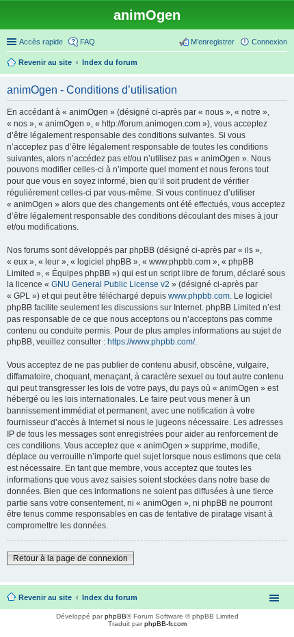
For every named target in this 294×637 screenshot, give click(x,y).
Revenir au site (45, 597)
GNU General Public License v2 (110, 284)
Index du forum (109, 597)
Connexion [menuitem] (269, 42)
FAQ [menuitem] (87, 42)
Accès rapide (41, 42)
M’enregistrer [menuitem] (213, 42)
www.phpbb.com (199, 296)
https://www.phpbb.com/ (151, 342)
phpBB (115, 616)
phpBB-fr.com (165, 623)
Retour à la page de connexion (70, 558)
